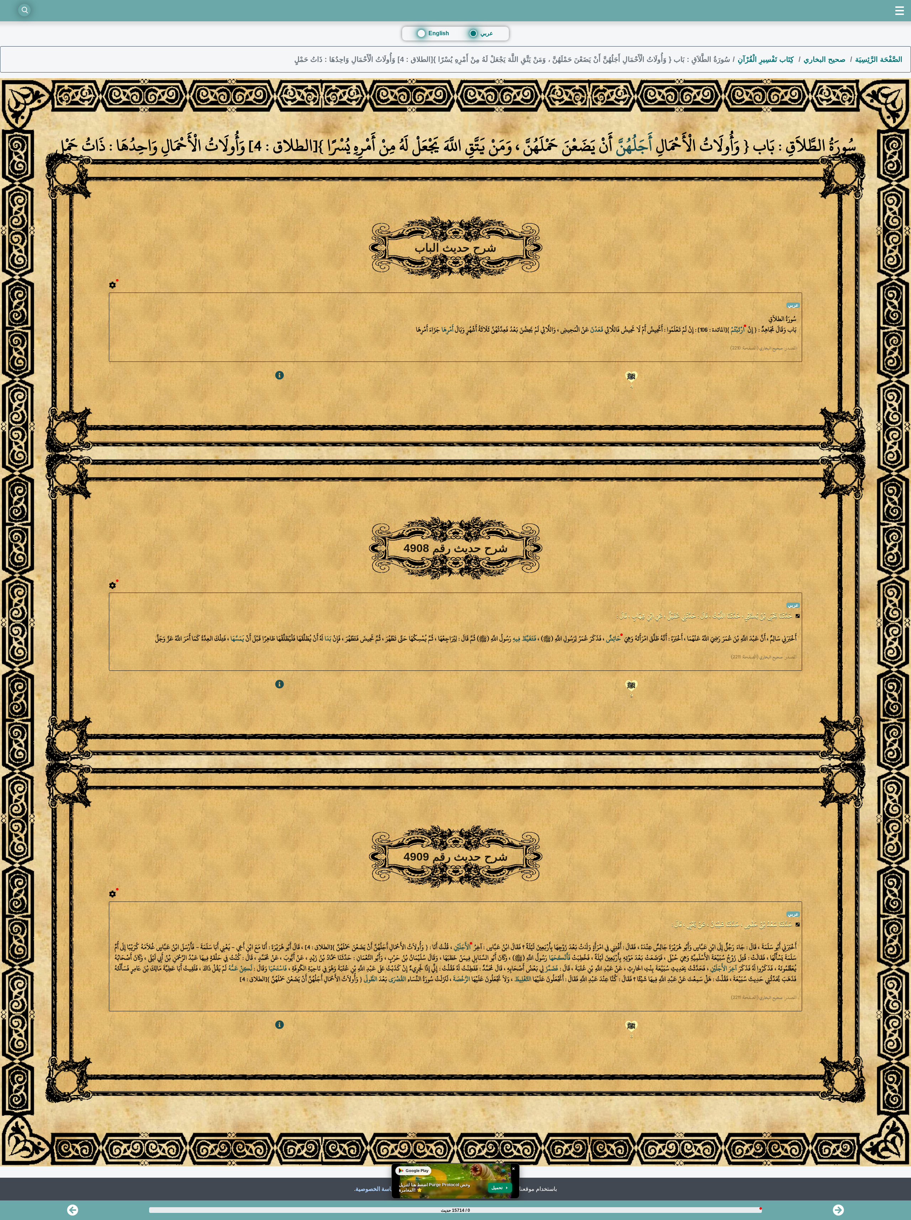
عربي (486, 33)
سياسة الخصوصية (376, 1189)
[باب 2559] (838, 1212)
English (438, 33)
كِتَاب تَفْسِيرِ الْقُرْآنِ (767, 59)
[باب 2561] (72, 1212)
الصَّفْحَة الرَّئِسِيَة (878, 59)
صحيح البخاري (826, 59)
